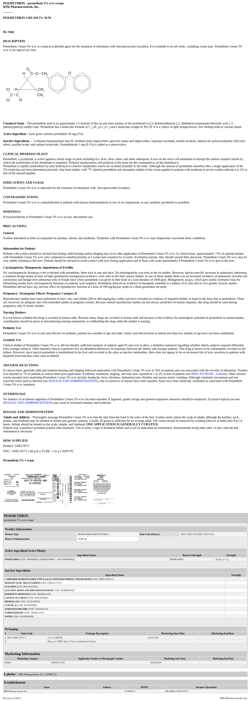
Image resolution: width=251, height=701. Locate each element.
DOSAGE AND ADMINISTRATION (73, 381)
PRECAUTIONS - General (208, 374)
